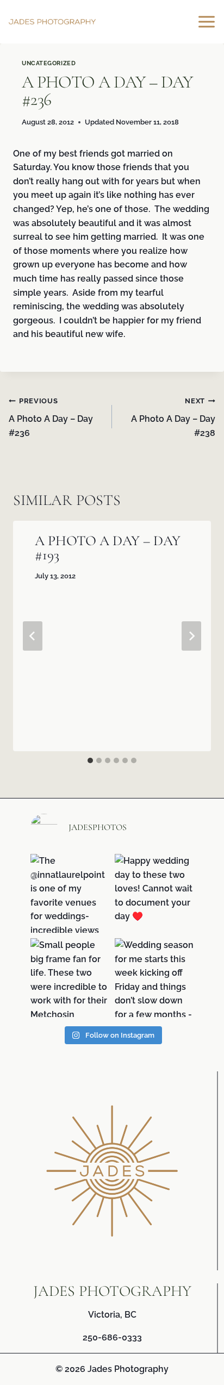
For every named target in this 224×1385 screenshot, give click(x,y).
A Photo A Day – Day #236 (51, 417)
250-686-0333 (112, 1337)
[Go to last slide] (32, 636)
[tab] (90, 760)
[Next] (191, 636)
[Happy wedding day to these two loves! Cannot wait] (154, 893)
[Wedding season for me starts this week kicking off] (154, 977)
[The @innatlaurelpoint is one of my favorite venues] (69, 893)
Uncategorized (49, 63)
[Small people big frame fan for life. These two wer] (69, 977)
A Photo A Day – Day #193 (108, 547)
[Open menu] (208, 21)
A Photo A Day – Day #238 (173, 417)
